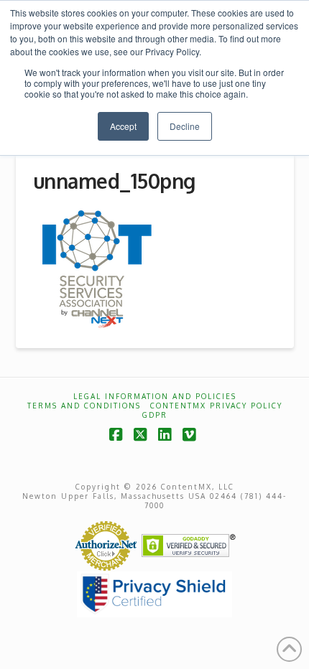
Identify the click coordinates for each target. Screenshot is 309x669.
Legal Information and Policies (154, 396)
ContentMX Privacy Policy (216, 405)
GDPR (154, 415)
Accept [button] (123, 126)
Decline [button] (185, 126)
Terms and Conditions (84, 405)
